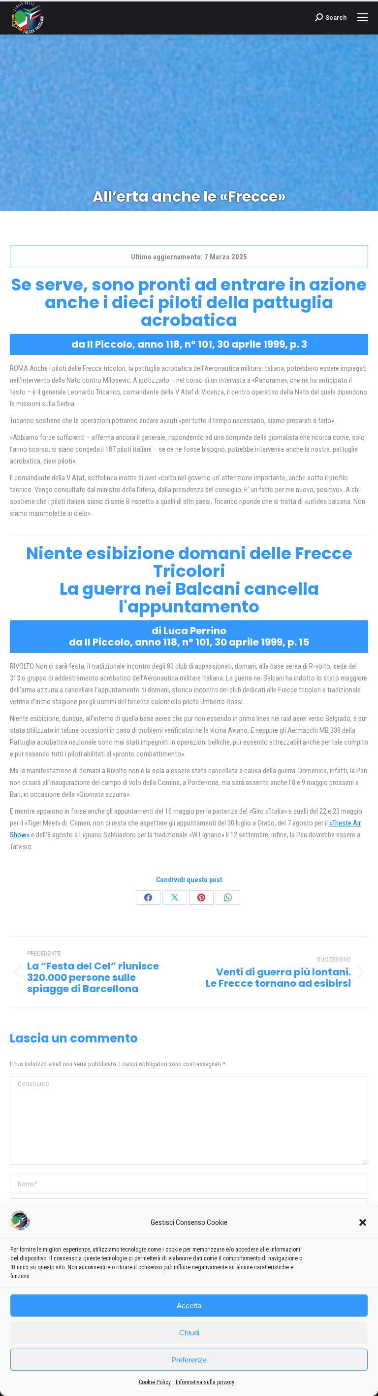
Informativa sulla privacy (205, 1382)
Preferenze (189, 1360)
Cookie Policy (155, 1382)
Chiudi (189, 1332)
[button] (363, 1222)
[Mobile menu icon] (362, 17)
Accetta (189, 1305)
